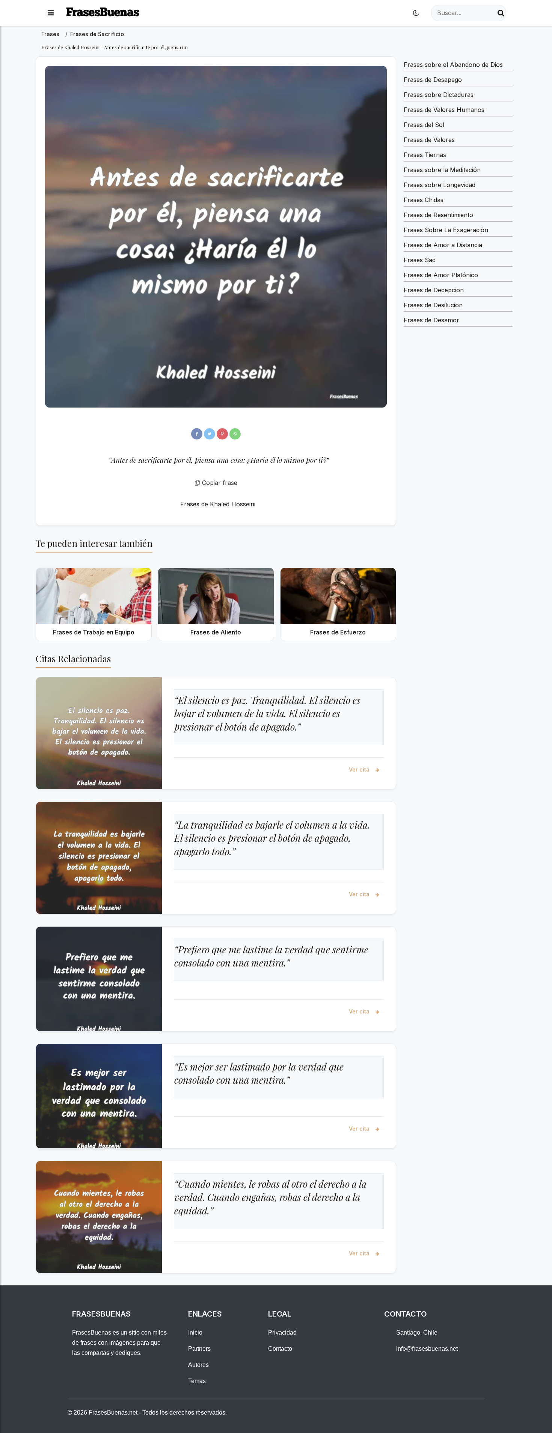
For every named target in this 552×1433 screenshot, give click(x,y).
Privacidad (282, 1332)
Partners (199, 1348)
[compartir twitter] (209, 433)
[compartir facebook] (196, 433)
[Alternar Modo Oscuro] (416, 13)
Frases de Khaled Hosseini (217, 504)
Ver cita (360, 769)
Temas (197, 1381)
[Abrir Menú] (50, 13)
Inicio (195, 1332)
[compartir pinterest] (222, 433)
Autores (198, 1365)
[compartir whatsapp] (235, 433)
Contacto (280, 1348)
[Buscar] (501, 13)
